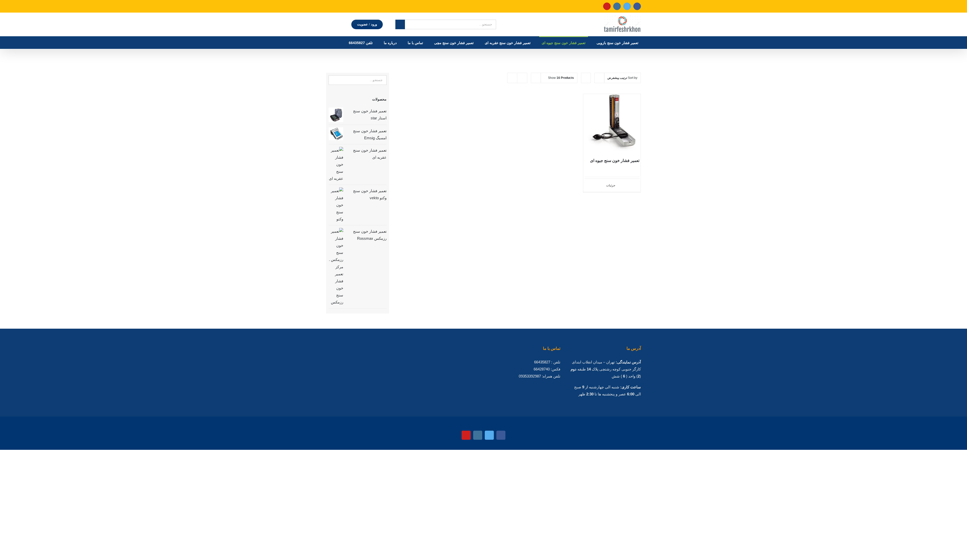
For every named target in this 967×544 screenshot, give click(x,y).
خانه (506, 54)
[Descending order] (586, 78)
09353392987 (530, 376)
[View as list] (522, 78)
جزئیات (610, 185)
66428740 (542, 369)
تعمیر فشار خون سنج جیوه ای (614, 160)
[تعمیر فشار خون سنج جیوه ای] (612, 123)
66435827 (542, 362)
